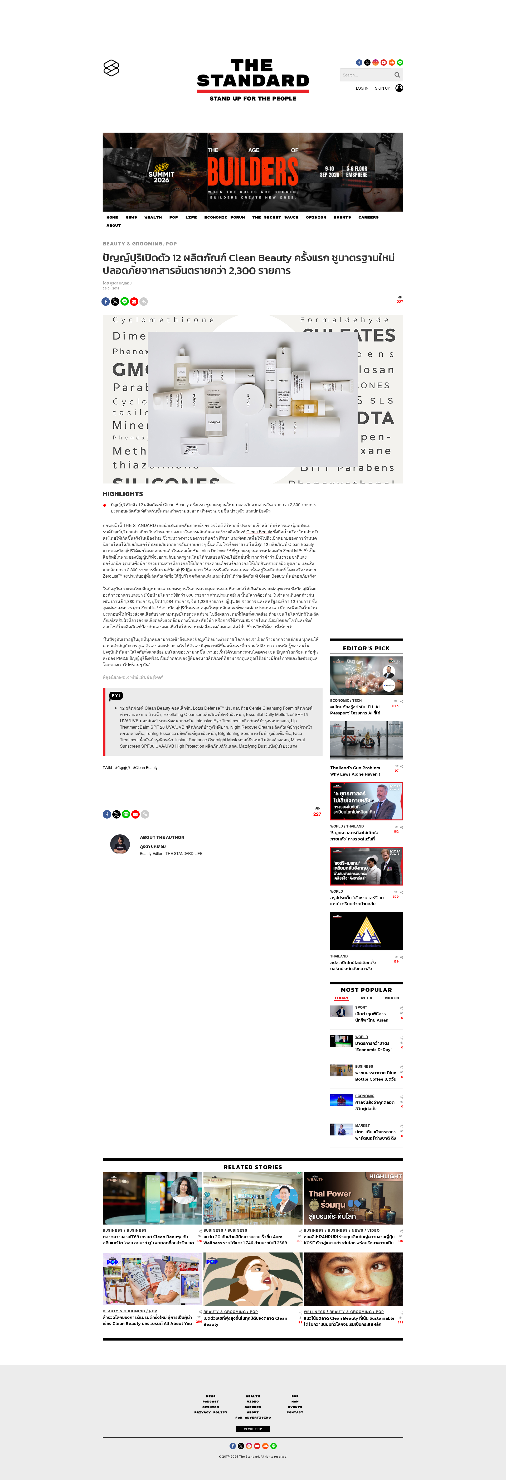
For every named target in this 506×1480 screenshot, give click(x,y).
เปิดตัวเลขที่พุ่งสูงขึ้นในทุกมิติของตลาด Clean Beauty (245, 1321)
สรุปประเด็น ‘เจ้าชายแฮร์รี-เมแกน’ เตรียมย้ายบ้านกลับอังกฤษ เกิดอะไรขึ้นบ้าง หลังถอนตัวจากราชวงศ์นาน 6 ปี (357, 901)
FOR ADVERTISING (253, 1417)
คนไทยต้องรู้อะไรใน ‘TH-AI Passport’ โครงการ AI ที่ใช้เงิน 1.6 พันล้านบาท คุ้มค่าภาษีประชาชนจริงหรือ (356, 710)
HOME (112, 217)
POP (173, 217)
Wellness (314, 1312)
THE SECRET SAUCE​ (275, 217)
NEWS (131, 217)
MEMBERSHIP (253, 1429)
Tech (357, 701)
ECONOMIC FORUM (224, 217)
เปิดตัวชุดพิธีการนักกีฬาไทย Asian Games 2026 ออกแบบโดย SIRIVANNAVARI (371, 1017)
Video (373, 1230)
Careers (253, 1407)
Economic (339, 701)
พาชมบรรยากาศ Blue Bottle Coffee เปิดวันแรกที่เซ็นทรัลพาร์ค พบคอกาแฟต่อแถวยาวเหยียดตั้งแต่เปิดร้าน (375, 1076)
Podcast (210, 1401)
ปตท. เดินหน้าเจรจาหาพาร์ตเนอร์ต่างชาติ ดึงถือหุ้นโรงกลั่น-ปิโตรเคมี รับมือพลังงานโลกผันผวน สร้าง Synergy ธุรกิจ (375, 1135)
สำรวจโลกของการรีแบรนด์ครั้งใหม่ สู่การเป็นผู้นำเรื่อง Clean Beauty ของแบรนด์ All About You (147, 1320)
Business (364, 1066)
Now (295, 1401)
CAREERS (368, 217)
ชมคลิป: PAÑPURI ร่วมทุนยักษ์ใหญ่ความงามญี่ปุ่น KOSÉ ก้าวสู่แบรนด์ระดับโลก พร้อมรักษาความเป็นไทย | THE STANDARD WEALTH (349, 1240)
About (253, 1412)
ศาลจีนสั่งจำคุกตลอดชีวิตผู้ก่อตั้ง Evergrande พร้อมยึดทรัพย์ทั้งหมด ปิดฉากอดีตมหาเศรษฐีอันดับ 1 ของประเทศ (375, 1105)
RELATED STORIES (253, 1167)
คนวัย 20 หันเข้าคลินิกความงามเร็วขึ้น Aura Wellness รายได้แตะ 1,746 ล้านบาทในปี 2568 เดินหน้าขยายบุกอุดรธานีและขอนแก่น (245, 1240)
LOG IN (362, 88)
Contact (295, 1412)
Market (362, 1126)
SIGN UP (382, 88)
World (336, 826)
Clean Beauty (146, 767)
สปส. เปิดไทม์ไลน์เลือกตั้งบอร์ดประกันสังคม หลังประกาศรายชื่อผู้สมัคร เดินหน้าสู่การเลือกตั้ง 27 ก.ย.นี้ (354, 965)
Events (295, 1407)
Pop (295, 1396)
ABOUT (113, 226)
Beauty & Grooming (132, 244)
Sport (361, 1007)
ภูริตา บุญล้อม (121, 283)
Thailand (355, 826)
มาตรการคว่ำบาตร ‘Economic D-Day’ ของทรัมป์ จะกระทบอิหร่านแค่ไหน (373, 1046)
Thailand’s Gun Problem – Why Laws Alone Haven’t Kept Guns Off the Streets (357, 771)
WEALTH (153, 217)
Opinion (210, 1407)
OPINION (316, 217)
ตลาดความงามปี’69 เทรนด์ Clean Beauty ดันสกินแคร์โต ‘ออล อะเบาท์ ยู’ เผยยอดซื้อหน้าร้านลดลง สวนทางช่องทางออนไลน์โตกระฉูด (148, 1240)
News (357, 1230)
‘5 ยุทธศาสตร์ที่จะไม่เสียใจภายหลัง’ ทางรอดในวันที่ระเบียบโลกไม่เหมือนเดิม (354, 835)
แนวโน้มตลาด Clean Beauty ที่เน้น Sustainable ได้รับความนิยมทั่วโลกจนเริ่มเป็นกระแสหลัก (349, 1321)
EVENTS (342, 217)
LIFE (191, 217)
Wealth (253, 1396)
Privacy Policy (210, 1412)
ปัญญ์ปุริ (123, 767)
